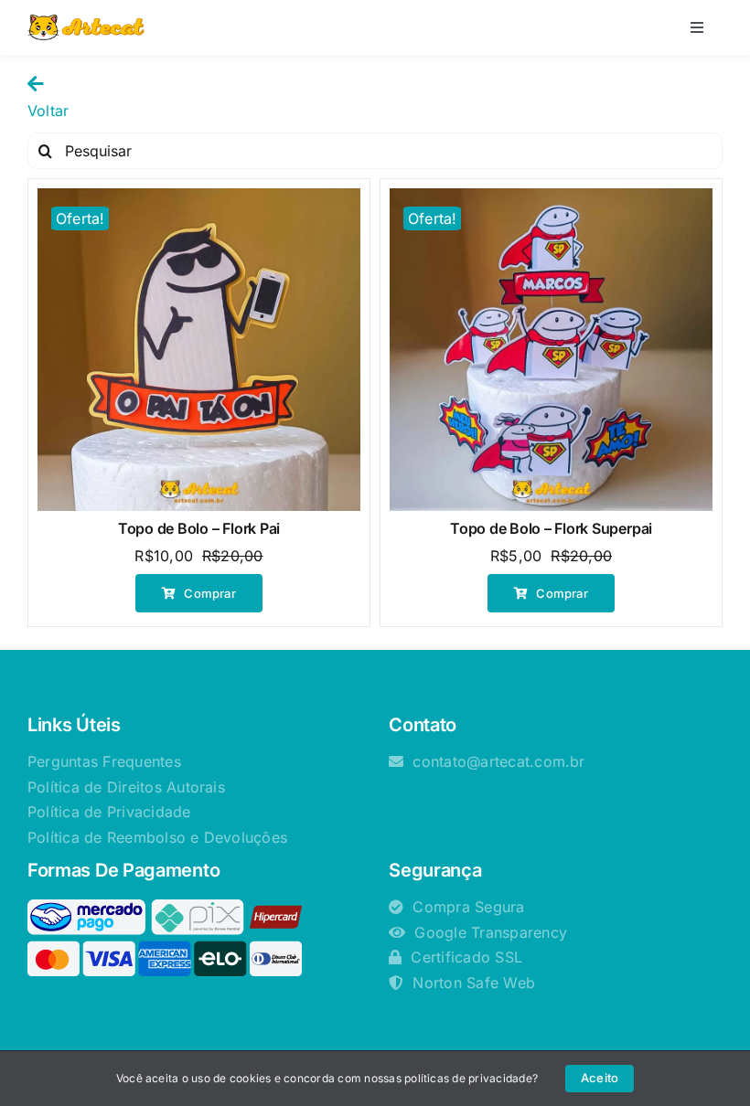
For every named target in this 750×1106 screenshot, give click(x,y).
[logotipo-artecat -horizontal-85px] (86, 22)
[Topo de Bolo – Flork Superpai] (551, 349)
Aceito (599, 1077)
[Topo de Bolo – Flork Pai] (199, 349)
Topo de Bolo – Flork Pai (199, 528)
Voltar (48, 110)
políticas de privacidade (468, 1078)
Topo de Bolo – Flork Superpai (551, 528)
